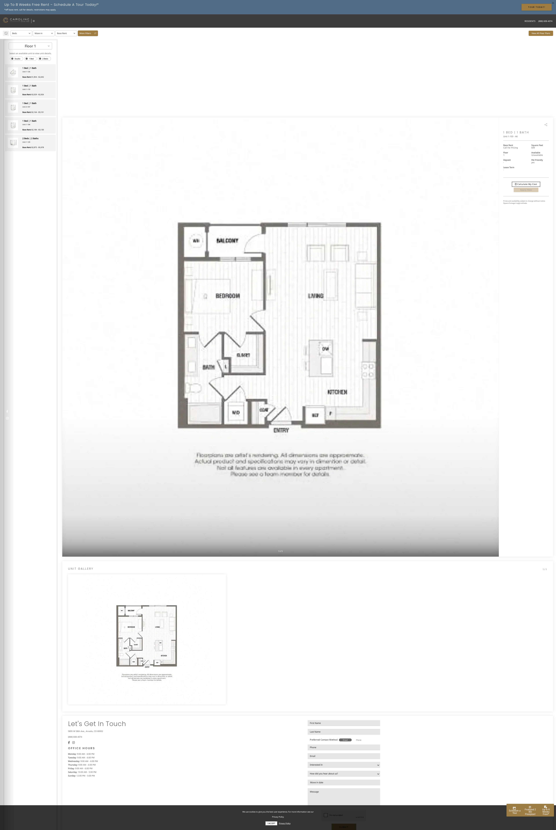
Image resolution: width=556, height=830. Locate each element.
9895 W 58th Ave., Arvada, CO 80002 (85, 731)
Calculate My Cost (527, 184)
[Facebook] (69, 742)
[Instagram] (73, 742)
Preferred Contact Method (324, 739)
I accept (271, 823)
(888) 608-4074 (75, 736)
